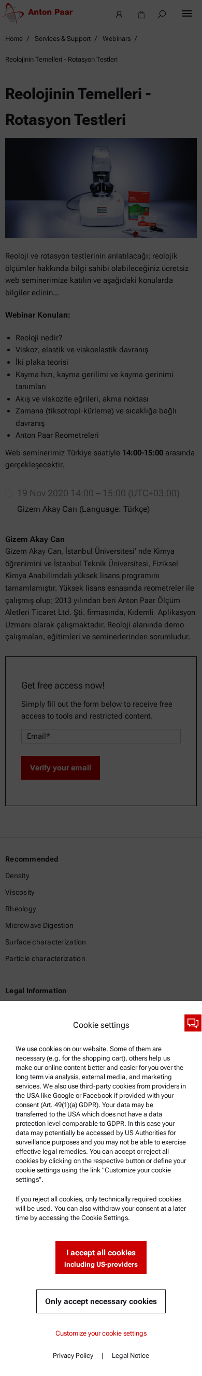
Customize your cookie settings (101, 1333)
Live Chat (193, 1023)
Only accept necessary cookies (101, 1301)
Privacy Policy (73, 1355)
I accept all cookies (101, 1258)
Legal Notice (130, 1355)
